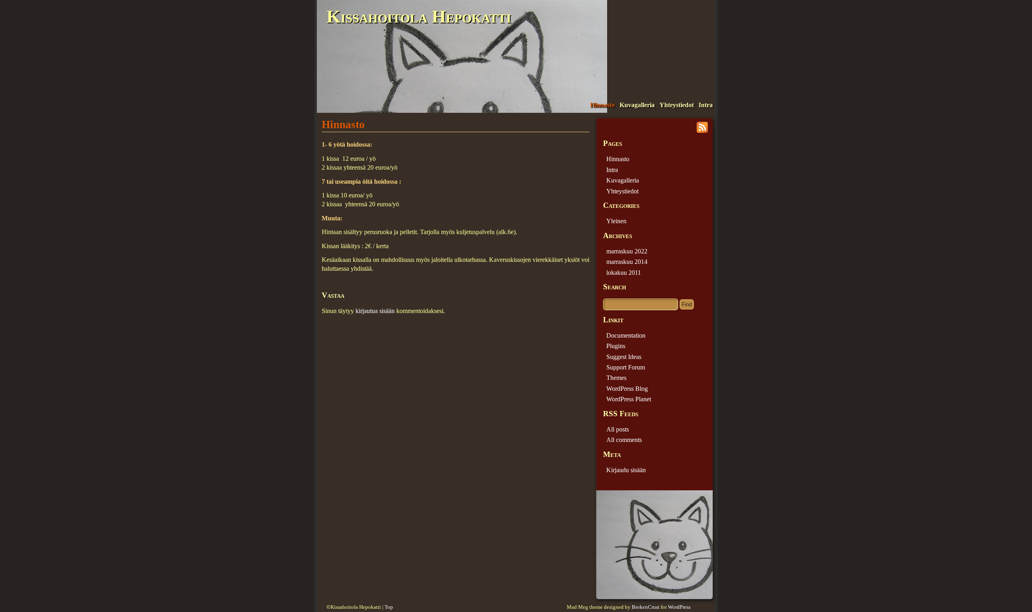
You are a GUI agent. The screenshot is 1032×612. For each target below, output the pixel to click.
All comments (624, 439)
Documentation (625, 335)
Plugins (615, 345)
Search (614, 286)
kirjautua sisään (375, 310)
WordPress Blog (627, 388)
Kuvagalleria (637, 105)
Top (389, 607)
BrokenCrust (646, 607)
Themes (616, 377)
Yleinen (616, 221)
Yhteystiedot (677, 105)
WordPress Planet (628, 399)
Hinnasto (602, 105)
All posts (617, 429)
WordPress (679, 607)
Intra (706, 105)
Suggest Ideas (623, 356)
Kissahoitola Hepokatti (419, 16)
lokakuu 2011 (623, 272)
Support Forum (625, 367)
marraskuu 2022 (626, 251)
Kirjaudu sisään (626, 470)
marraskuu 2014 (626, 261)
